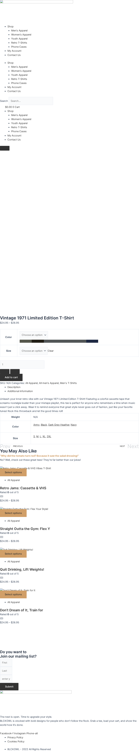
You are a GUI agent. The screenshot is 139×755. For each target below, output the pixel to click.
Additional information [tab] (20, 391)
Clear (51, 350)
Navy (74, 424)
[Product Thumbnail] (4, 148)
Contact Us (14, 55)
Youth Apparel (19, 38)
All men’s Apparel (49, 383)
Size (8, 350)
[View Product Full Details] (25, 468)
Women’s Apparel (21, 34)
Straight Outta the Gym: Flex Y (25, 529)
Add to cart (11, 377)
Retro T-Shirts (19, 42)
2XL (49, 436)
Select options (13, 472)
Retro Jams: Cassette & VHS (23, 488)
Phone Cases (19, 46)
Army (36, 424)
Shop (10, 26)
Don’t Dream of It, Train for (21, 610)
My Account (14, 50)
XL (44, 436)
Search (4, 100)
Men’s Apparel (19, 30)
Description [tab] (14, 387)
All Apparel (31, 383)
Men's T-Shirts (68, 383)
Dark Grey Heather (58, 424)
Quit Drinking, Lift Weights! (22, 569)
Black (44, 424)
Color (8, 337)
